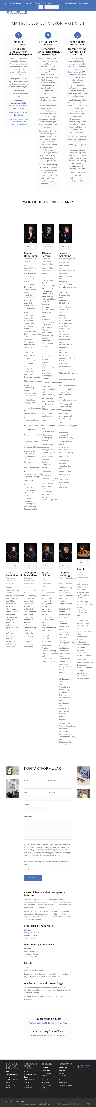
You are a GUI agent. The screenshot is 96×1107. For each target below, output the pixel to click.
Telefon (51, 793)
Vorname (52, 780)
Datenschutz (20, 1101)
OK (41, 7)
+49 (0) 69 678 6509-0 (31, 933)
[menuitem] (28, 1104)
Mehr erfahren (52, 7)
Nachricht (28, 817)
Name (27, 780)
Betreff (27, 805)
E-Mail (27, 793)
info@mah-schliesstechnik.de (41, 855)
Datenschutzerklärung (44, 844)
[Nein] (93, 5)
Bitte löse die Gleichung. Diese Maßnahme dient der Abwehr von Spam (46, 863)
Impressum (10, 1101)
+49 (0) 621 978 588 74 (32, 951)
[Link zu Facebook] (88, 1101)
